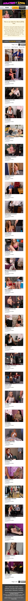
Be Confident (8, 346)
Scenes (20, 586)
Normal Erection (9, 536)
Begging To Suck (9, 327)
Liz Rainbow (7, 253)
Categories (7, 588)
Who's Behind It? (9, 175)
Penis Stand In (9, 289)
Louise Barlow (8, 158)
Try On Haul (8, 403)
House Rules (8, 574)
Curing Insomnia (9, 137)
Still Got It (7, 422)
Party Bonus (8, 232)
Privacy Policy (14, 598)
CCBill (5, 597)
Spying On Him (9, 251)
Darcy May (7, 82)
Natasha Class (8, 234)
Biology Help (8, 460)
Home (6, 586)
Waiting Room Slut (10, 99)
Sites (16, 588)
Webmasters (15, 590)
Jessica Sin (7, 101)
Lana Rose (7, 480)
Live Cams (12, 588)
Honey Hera (7, 442)
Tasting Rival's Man (10, 80)
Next (23, 13)
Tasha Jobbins (8, 423)
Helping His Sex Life (10, 308)
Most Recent (7, 47)
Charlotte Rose (8, 329)
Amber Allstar (7, 291)
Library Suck (8, 384)
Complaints (21, 590)
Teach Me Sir (8, 61)
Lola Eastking (8, 120)
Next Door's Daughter (10, 156)
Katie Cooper (7, 177)
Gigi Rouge (7, 139)
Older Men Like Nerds (10, 365)
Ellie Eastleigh (8, 537)
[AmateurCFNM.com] (14, 3)
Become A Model (8, 590)
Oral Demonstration (10, 555)
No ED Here (8, 118)
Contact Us (20, 588)
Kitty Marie (7, 404)
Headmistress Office (10, 517)
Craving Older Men (10, 441)
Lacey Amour (7, 518)
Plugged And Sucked (10, 270)
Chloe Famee (8, 499)
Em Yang (7, 272)
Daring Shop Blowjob (10, 498)
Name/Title (21, 47)
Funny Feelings (9, 479)
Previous (4, 13)
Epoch (9, 597)
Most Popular (15, 47)
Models (16, 586)
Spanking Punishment (11, 213)
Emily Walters (8, 196)
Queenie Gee (8, 348)
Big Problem (8, 194)
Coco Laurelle (8, 385)
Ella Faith (7, 63)
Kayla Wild (7, 310)
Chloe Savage (8, 215)
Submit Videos (11, 586)
